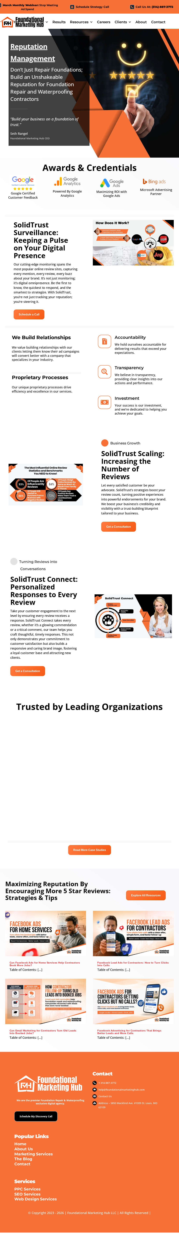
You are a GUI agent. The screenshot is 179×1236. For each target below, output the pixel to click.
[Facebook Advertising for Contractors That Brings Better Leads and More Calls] (133, 1001)
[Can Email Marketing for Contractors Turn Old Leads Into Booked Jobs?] (45, 1001)
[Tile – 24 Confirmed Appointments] (46, 731)
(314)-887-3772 (162, 7)
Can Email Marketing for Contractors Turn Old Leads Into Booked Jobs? (43, 1032)
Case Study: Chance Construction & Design (36, 818)
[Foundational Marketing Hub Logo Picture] (22, 17)
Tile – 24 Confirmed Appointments (29, 748)
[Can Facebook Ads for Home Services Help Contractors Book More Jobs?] (45, 933)
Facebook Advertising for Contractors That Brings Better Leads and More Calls (129, 1032)
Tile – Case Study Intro (108, 748)
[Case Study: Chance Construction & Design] (46, 764)
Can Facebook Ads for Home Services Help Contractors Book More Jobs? (45, 964)
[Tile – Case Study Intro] (132, 731)
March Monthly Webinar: (21, 5)
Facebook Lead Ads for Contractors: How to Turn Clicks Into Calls (133, 964)
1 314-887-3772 (107, 1082)
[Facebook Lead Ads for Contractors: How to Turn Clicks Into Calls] (133, 933)
